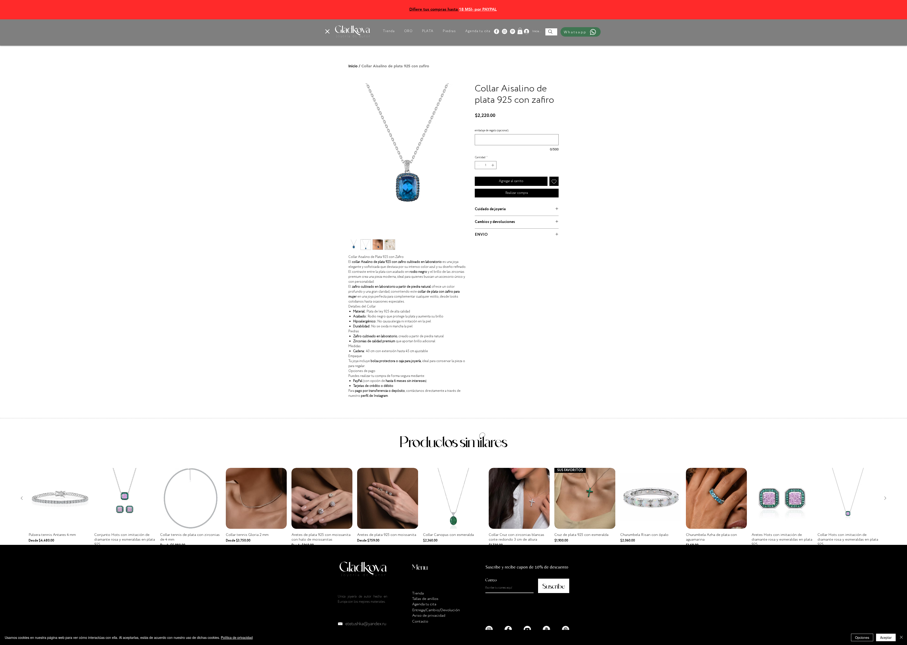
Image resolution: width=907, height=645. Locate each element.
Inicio (353, 66)
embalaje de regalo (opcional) (492, 130)
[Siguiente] (885, 498)
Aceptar (886, 637)
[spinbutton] (486, 165)
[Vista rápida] (59, 498)
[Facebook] (496, 31)
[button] (327, 31)
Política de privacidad (237, 637)
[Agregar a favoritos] (554, 181)
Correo (491, 580)
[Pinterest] (512, 31)
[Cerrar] (901, 637)
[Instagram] (504, 31)
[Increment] (493, 165)
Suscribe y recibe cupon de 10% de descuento (526, 566)
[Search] (550, 32)
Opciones (862, 637)
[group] (453, 510)
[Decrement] (478, 165)
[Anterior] (22, 498)
